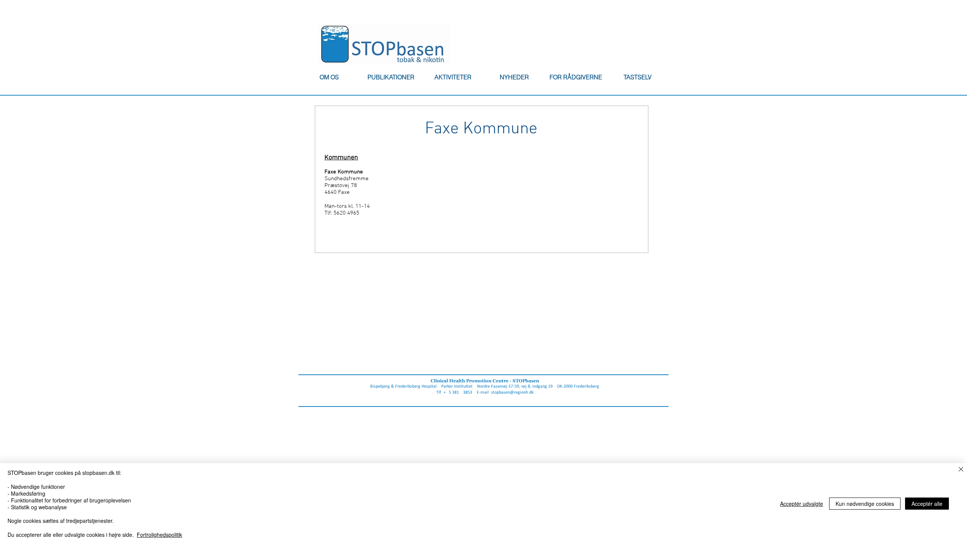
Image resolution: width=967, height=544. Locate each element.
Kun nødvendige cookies (865, 503)
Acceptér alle (926, 503)
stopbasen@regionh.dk (512, 392)
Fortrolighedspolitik (159, 534)
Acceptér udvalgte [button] (801, 503)
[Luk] (960, 470)
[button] (329, 77)
